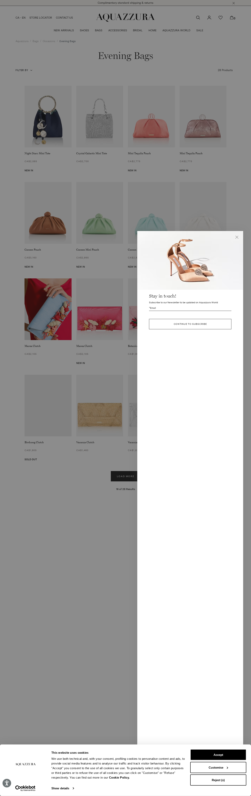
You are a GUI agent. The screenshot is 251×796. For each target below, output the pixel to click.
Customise (216, 767)
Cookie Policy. (119, 777)
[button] (237, 237)
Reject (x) (218, 780)
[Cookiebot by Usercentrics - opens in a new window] (25, 788)
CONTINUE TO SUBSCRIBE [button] (190, 324)
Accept (218, 754)
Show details (60, 788)
